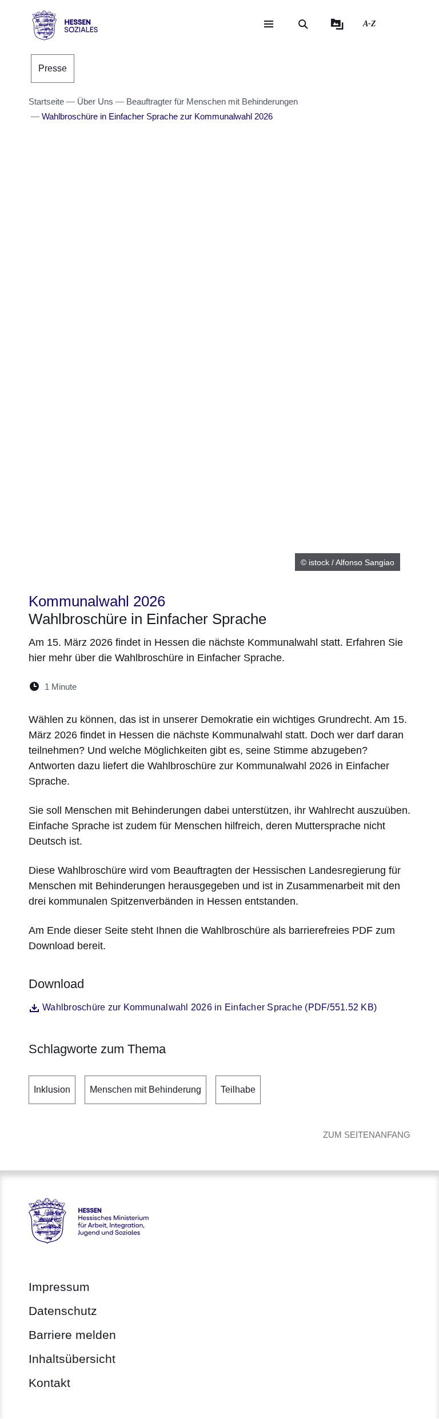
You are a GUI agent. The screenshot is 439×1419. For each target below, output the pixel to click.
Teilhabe (238, 1089)
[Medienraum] (337, 24)
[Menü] (269, 24)
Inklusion (52, 1089)
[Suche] (303, 24)
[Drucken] (184, 686)
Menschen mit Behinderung (145, 1089)
